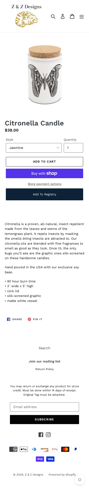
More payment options (44, 184)
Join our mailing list (44, 361)
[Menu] (81, 16)
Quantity (70, 139)
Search (44, 348)
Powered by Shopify (62, 474)
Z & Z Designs (34, 474)
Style (9, 139)
